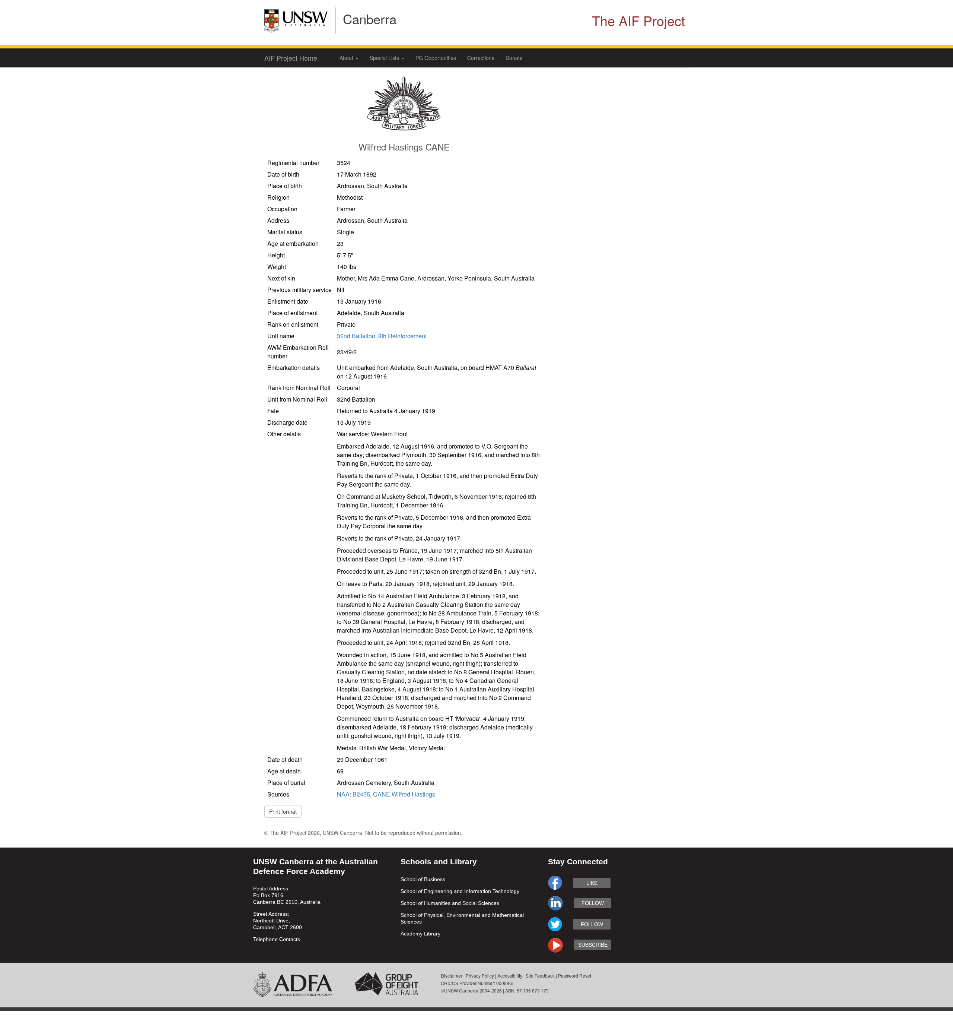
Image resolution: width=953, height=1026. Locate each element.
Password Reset (574, 975)
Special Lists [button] (385, 57)
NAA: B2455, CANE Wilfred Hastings (386, 794)
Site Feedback (540, 975)
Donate (514, 57)
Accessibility (509, 975)
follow (592, 903)
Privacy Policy (480, 975)
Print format (283, 811)
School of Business (423, 879)
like (591, 883)
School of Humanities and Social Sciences (450, 903)
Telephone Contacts (276, 939)
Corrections (480, 57)
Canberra (369, 18)
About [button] (347, 57)
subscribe (593, 945)
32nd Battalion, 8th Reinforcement (382, 336)
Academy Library (420, 934)
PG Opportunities (435, 57)
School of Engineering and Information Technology (460, 891)
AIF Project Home (290, 58)
